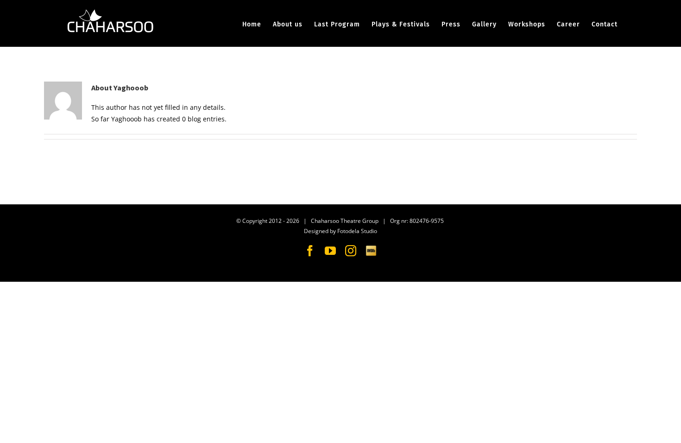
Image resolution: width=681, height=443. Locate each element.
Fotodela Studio (357, 231)
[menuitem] (257, 24)
